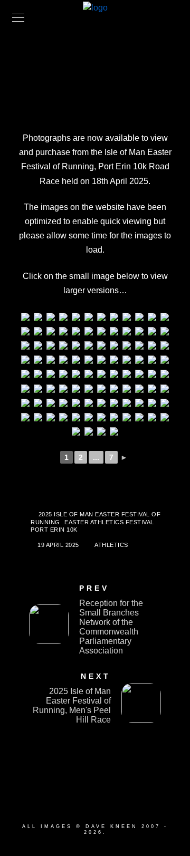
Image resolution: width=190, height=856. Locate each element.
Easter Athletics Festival (109, 522)
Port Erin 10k (54, 529)
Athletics (111, 545)
